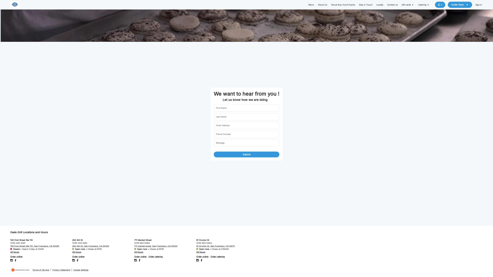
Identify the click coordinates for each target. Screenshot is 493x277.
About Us (322, 4)
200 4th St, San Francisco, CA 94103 (90, 246)
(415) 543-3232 (79, 243)
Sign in (478, 4)
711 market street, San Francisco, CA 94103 (155, 246)
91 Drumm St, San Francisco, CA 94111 (215, 246)
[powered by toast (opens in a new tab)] (20, 269)
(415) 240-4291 (17, 243)
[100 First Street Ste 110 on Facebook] (15, 260)
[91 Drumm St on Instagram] (198, 260)
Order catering (156, 256)
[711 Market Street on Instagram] (136, 260)
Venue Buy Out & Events (343, 4)
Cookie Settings (80, 270)
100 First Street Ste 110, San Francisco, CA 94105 (34, 246)
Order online (16, 256)
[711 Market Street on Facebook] (139, 260)
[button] (408, 4)
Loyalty (379, 4)
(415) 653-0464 (142, 243)
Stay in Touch (365, 4)
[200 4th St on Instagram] (73, 260)
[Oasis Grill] (14, 5)
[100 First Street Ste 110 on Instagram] (11, 260)
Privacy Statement (61, 270)
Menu (311, 4)
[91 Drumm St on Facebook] (201, 260)
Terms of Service (40, 270)
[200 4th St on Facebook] (77, 260)
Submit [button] (246, 154)
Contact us (392, 4)
